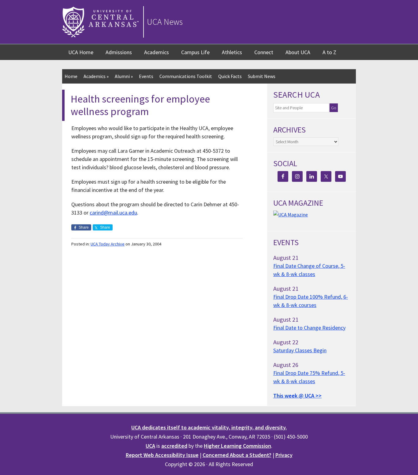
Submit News (261, 76)
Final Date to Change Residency (309, 327)
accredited (174, 445)
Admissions (119, 52)
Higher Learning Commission (237, 445)
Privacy (284, 454)
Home (71, 76)
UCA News (165, 21)
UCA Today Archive (108, 244)
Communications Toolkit (185, 76)
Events (146, 76)
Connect (263, 52)
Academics (156, 52)
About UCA (298, 52)
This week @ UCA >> (297, 395)
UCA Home (80, 52)
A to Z (329, 52)
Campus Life (195, 52)
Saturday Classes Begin (300, 350)
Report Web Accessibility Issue (162, 454)
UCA (150, 445)
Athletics (232, 52)
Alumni (124, 76)
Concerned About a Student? (237, 454)
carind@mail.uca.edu (113, 212)
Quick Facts (230, 76)
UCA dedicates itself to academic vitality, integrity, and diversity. (209, 427)
